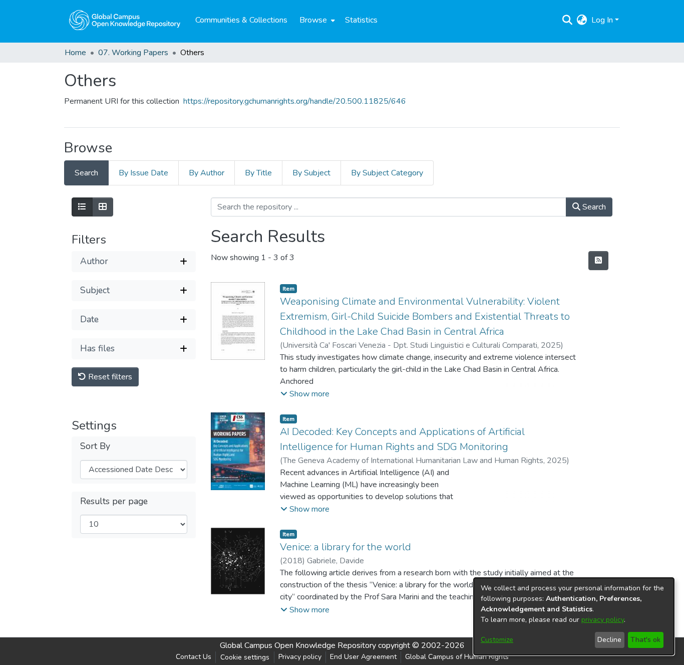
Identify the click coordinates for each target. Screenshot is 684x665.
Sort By (95, 446)
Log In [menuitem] (602, 20)
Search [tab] (86, 172)
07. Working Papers (133, 52)
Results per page (114, 501)
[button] (305, 393)
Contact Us (193, 656)
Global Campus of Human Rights (457, 656)
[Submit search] (567, 20)
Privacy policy (299, 656)
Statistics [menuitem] (361, 20)
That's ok (645, 639)
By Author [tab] (206, 172)
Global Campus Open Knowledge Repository (298, 645)
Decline (609, 639)
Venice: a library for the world (345, 547)
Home (75, 52)
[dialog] (574, 616)
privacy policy (602, 619)
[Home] (124, 20)
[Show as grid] (102, 206)
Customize (497, 639)
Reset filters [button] (109, 376)
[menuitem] (316, 20)
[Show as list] (82, 206)
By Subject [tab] (311, 172)
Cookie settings (244, 657)
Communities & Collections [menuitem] (241, 20)
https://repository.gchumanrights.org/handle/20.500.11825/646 (294, 101)
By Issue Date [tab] (143, 172)
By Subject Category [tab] (387, 172)
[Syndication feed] (598, 260)
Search (593, 206)
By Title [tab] (258, 172)
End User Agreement (363, 656)
